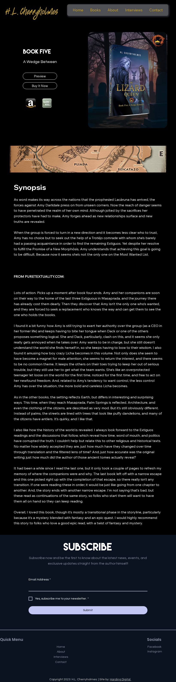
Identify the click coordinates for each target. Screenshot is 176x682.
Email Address (40, 579)
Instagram (154, 651)
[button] (95, 10)
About (61, 651)
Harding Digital (120, 679)
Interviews (61, 656)
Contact (61, 662)
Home (61, 646)
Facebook (154, 646)
